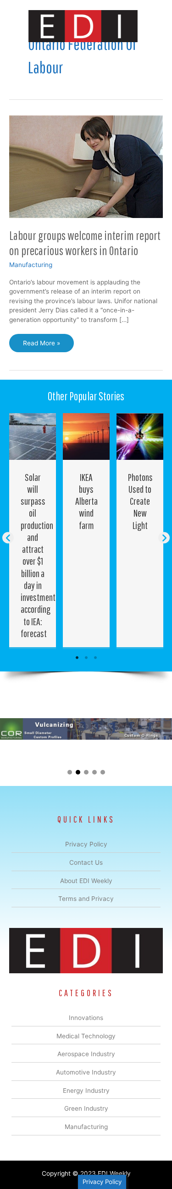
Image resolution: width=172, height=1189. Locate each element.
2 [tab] (86, 657)
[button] (8, 537)
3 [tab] (95, 657)
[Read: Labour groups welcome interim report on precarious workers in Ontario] (86, 166)
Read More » (41, 346)
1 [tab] (77, 657)
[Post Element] (33, 530)
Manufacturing (30, 264)
